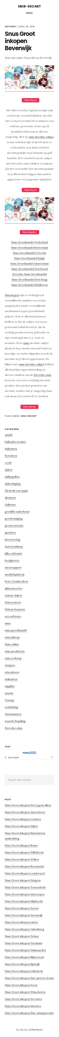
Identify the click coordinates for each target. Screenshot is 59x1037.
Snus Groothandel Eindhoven (29, 284)
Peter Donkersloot (16, 581)
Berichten (11, 455)
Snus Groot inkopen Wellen (22, 859)
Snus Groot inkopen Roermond (24, 866)
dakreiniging (12, 483)
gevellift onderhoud (17, 511)
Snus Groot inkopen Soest (21, 985)
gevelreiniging (14, 518)
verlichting (11, 707)
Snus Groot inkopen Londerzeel (25, 873)
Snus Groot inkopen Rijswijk (22, 964)
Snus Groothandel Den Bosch (29, 268)
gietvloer (10, 532)
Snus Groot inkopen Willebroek (24, 852)
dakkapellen (12, 476)
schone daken (13, 595)
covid (8, 462)
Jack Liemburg (14, 546)
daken (8, 469)
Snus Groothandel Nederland (29, 242)
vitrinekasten (13, 714)
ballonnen (11, 448)
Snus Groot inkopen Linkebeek (24, 971)
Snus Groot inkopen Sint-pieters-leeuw (29, 978)
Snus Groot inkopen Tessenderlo (25, 887)
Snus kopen (12, 295)
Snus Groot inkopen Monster (23, 1006)
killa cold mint (13, 553)
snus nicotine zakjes (41, 136)
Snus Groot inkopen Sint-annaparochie (29, 1013)
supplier (10, 686)
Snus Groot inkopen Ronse (21, 845)
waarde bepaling (15, 721)
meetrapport (13, 567)
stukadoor (11, 679)
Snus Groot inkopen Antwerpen (24, 894)
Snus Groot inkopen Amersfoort (25, 812)
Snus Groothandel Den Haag (29, 279)
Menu (29, 13)
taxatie (9, 693)
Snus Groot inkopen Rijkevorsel (24, 957)
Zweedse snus (42, 375)
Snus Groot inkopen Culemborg (24, 929)
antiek (8, 434)
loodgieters (12, 560)
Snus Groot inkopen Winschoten (25, 992)
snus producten (15, 651)
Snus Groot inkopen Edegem (23, 880)
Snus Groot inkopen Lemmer (23, 819)
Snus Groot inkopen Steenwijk (23, 915)
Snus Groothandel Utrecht (29, 253)
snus (26, 343)
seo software (13, 616)
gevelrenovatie (14, 525)
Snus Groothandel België (29, 258)
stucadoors (12, 672)
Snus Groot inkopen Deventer (23, 999)
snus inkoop (29, 416)
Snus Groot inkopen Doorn (22, 908)
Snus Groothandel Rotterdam (29, 247)
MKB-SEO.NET (29, 6)
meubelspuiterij (14, 574)
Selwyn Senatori (15, 609)
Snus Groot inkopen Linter (21, 922)
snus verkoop (13, 658)
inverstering (12, 539)
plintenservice (14, 588)
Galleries (10, 504)
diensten (10, 497)
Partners (37, 1029)
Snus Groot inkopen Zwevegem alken (28, 805)
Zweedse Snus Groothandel (29, 274)
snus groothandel (16, 630)
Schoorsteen (13, 602)
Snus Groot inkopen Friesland (23, 943)
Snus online (12, 644)
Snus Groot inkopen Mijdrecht (24, 901)
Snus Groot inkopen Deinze (22, 936)
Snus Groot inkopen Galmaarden (25, 950)
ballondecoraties (15, 441)
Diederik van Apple (16, 490)
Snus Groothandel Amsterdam (29, 263)
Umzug (9, 700)
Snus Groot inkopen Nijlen (21, 826)
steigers (10, 665)
